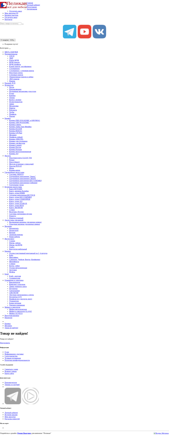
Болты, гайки (14, 266)
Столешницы (14, 69)
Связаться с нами (11, 369)
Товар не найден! (11, 328)
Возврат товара (11, 371)
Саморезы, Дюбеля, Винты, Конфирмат (24, 259)
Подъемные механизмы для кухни (22, 91)
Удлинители (14, 301)
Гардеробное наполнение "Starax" (22, 176)
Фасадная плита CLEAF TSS (20, 158)
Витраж (12, 232)
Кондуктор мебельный (18, 249)
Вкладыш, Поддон (16, 212)
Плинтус (12, 216)
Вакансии (8, 318)
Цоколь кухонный (16, 218)
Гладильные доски (16, 185)
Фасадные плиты (16, 73)
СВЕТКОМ (13, 293)
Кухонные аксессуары (13, 187)
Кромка (8, 118)
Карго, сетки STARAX (18, 203)
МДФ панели (14, 62)
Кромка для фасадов (17, 143)
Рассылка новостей (12, 419)
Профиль (12, 114)
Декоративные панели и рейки (21, 77)
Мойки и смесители (12, 307)
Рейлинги (13, 110)
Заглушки (13, 270)
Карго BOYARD (15, 189)
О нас (7, 352)
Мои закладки (10, 417)
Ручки (11, 93)
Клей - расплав (15, 276)
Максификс (13, 257)
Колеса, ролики (15, 100)
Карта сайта (9, 373)
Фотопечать (14, 228)
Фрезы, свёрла (14, 243)
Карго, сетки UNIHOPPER (19, 199)
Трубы (11, 112)
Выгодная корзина (12, 316)
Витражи (8, 226)
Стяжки (12, 264)
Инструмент (9, 239)
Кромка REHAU (15, 131)
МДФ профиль (15, 64)
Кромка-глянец (15, 125)
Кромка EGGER (15, 129)
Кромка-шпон (14, 170)
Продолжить (5, 343)
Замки (11, 104)
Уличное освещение (17, 305)
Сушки (12, 210)
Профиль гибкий (16, 137)
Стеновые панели (16, 75)
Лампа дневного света (18, 286)
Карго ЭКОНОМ (16, 208)
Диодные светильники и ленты (21, 295)
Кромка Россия (15, 147)
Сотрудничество (11, 356)
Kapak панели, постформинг (20, 66)
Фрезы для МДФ (15, 245)
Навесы (12, 108)
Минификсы (14, 262)
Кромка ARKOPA (16, 139)
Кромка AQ (13, 154)
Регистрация (32, 7)
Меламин (13, 135)
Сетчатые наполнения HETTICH (22, 195)
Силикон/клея (14, 278)
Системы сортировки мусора (20, 214)
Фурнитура (9, 85)
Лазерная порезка (16, 235)
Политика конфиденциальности (17, 360)
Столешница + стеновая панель (21, 71)
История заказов (11, 415)
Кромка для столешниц (18, 141)
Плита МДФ (14, 60)
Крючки (12, 96)
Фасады (8, 156)
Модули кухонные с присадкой (21, 164)
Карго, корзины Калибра (19, 191)
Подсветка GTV (15, 297)
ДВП (11, 58)
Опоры (12, 98)
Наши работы (14, 237)
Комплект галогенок (17, 284)
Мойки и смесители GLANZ (20, 311)
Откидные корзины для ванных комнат (24, 224)
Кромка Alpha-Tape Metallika (20, 127)
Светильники (14, 291)
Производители (11, 382)
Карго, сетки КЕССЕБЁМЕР (20, 197)
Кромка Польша (15, 149)
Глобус (11, 247)
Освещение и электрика (14, 280)
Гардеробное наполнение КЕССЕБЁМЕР (25, 181)
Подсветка (13, 289)
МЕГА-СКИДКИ (11, 52)
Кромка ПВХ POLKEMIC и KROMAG (24, 120)
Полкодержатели (15, 102)
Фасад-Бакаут (14, 162)
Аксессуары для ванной (14, 220)
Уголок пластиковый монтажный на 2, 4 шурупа (28, 253)
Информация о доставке (14, 354)
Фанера (12, 81)
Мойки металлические (18, 309)
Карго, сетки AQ (15, 201)
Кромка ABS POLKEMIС (19, 122)
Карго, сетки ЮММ (17, 193)
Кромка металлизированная (20, 152)
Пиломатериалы (11, 54)
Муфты (12, 272)
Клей (7, 274)
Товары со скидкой (12, 385)
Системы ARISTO (16, 174)
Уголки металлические (18, 268)
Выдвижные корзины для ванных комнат (25, 222)
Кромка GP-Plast (15, 133)
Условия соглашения (13, 358)
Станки (12, 241)
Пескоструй (13, 230)
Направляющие (15, 89)
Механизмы (14, 106)
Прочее (12, 116)
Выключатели (14, 282)
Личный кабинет (11, 413)
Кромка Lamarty (15, 145)
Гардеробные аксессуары (14, 172)
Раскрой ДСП (10, 83)
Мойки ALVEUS (16, 313)
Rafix (11, 255)
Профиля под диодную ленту (20, 299)
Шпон (11, 168)
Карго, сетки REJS (16, 206)
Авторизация (32, 9)
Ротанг (12, 160)
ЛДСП (11, 56)
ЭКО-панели (14, 79)
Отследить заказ (15, 11)
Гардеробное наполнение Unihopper (23, 183)
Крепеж (8, 251)
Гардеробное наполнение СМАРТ (22, 179)
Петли (11, 87)
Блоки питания (15, 303)
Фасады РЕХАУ (15, 166)
